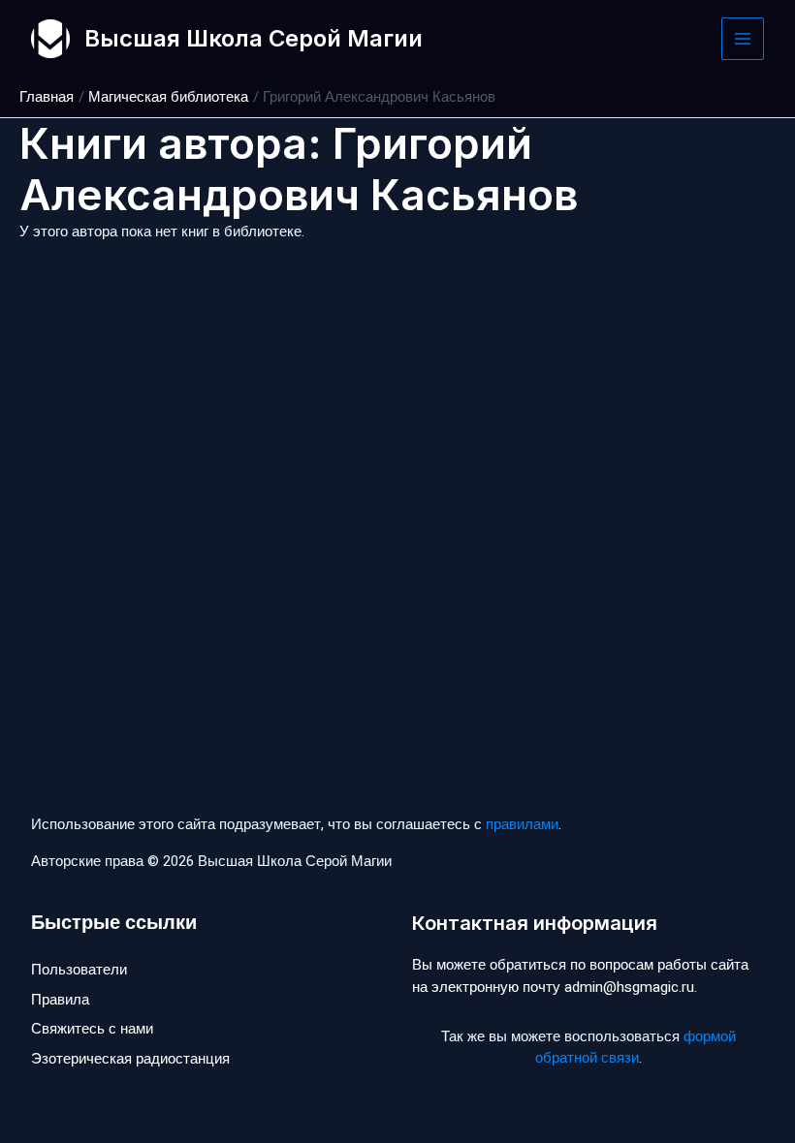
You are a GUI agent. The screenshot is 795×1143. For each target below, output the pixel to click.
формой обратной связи (635, 1047)
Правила (60, 999)
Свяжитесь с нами (92, 1028)
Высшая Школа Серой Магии (253, 38)
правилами (522, 824)
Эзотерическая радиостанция (130, 1058)
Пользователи (79, 969)
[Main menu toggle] (743, 39)
